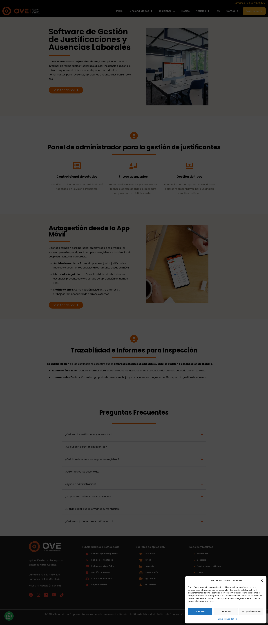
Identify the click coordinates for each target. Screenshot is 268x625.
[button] (261, 580)
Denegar (226, 611)
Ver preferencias (251, 611)
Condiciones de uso (227, 619)
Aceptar (200, 611)
